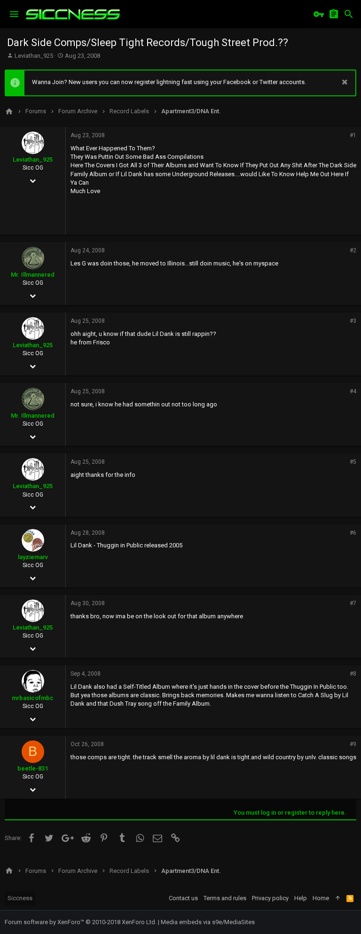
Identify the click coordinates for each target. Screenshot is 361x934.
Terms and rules (225, 898)
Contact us (183, 898)
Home (321, 898)
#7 (353, 603)
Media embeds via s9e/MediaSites (208, 922)
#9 (353, 744)
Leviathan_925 (34, 55)
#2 (353, 250)
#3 (353, 321)
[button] (14, 14)
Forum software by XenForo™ (81, 922)
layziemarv (33, 556)
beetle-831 (32, 768)
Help (300, 898)
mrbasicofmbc (33, 697)
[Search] (348, 14)
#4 (353, 391)
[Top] (338, 898)
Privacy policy (270, 898)
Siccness (20, 898)
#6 (353, 532)
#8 (353, 673)
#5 (353, 462)
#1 (353, 135)
